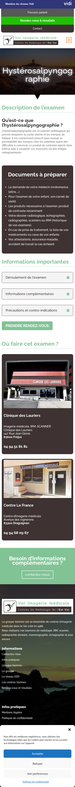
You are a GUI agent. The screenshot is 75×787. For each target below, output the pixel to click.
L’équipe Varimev (12, 665)
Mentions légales (12, 712)
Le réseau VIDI (10, 676)
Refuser (37, 763)
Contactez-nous (11, 654)
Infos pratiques (11, 659)
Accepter (37, 753)
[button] (69, 729)
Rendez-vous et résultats (17, 687)
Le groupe (8, 671)
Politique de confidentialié (36, 782)
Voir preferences (37, 773)
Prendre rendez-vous (27, 326)
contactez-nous (37, 574)
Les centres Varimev (14, 682)
